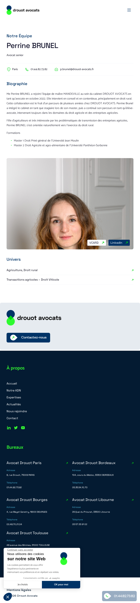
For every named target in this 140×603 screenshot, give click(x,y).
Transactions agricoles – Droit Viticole (33, 280)
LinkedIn (116, 243)
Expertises (14, 397)
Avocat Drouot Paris (24, 462)
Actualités (14, 404)
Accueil (12, 383)
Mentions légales (19, 590)
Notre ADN (14, 390)
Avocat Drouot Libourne (93, 499)
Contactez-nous (33, 337)
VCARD (94, 243)
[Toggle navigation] (129, 10)
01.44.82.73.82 (124, 596)
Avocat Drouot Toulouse (27, 533)
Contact (12, 418)
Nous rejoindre (17, 411)
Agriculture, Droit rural (22, 270)
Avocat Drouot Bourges (27, 499)
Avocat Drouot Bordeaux (94, 462)
